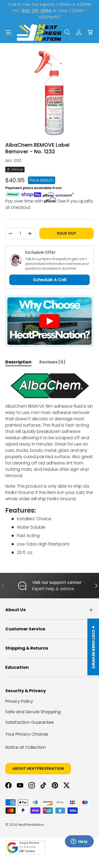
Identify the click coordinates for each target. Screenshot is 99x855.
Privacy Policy (19, 701)
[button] (90, 32)
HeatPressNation (31, 824)
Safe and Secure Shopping (33, 712)
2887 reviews (27, 851)
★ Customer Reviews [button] (93, 647)
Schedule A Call (49, 280)
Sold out (66, 233)
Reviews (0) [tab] (52, 362)
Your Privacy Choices (26, 734)
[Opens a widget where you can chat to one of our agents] (79, 841)
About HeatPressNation (38, 768)
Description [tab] (18, 362)
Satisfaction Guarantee (29, 722)
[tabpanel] (49, 464)
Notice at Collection (25, 747)
